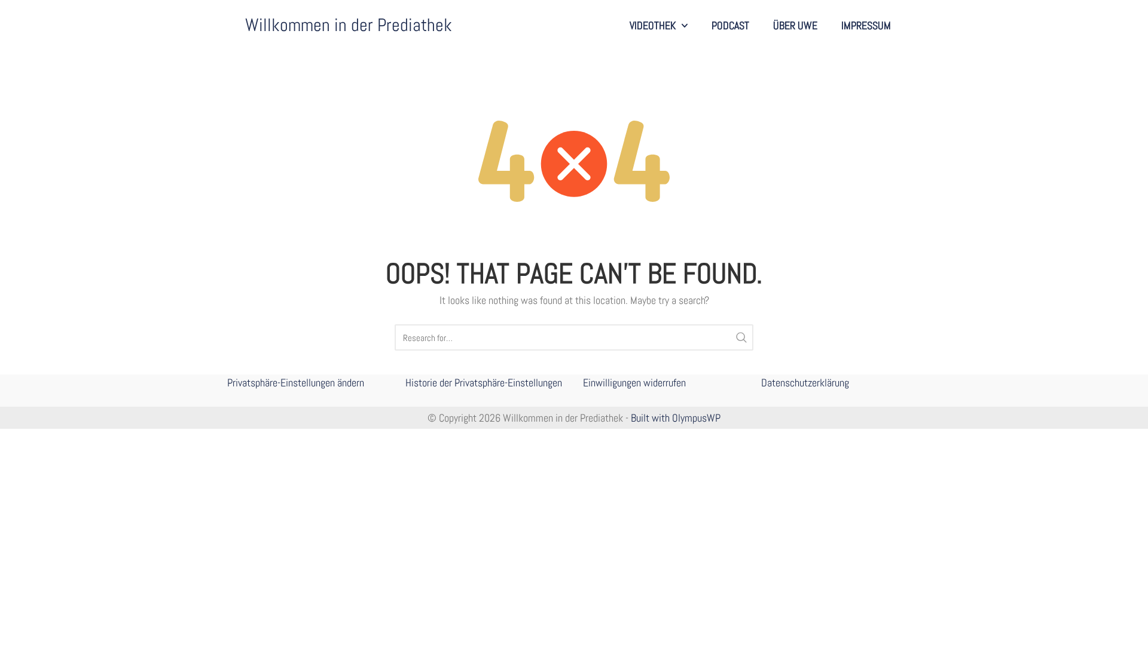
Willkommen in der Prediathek (348, 25)
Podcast (730, 25)
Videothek (653, 25)
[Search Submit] (741, 337)
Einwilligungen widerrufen (634, 382)
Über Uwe (795, 25)
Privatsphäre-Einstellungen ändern (295, 382)
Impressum (866, 25)
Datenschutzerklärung (805, 382)
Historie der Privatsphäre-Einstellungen (483, 382)
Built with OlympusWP (675, 418)
